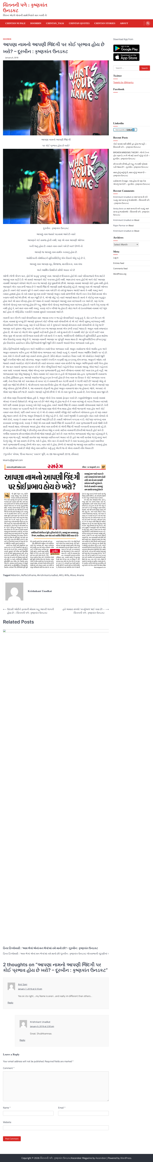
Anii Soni (22, 984)
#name (80, 575)
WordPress (125, 1158)
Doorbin (35, 23)
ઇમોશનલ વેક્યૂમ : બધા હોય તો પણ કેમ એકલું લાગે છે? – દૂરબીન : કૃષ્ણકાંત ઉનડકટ (131, 182)
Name (7, 1107)
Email (61, 1107)
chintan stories (104, 23)
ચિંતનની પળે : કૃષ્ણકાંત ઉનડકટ (55, 1158)
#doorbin (15, 575)
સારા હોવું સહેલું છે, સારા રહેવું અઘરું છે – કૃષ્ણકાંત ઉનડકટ (129, 174)
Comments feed (120, 268)
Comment (8, 1068)
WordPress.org (119, 273)
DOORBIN (7, 39)
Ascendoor (100, 1158)
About (124, 23)
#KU (61, 575)
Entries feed (118, 263)
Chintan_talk (55, 23)
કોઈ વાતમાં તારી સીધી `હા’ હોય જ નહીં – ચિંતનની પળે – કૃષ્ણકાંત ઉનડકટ (130, 145)
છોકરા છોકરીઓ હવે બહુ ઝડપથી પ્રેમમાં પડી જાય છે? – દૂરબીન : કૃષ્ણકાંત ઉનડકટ (130, 165)
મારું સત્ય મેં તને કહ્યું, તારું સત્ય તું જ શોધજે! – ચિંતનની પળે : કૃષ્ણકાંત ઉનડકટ (131, 200)
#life (67, 575)
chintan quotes (79, 23)
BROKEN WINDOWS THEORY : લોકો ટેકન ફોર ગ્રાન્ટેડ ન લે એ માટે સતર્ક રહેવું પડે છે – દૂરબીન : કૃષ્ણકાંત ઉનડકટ (131, 155)
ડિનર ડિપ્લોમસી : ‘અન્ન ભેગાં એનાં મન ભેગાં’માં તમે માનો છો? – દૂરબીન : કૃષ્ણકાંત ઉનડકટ (50, 948)
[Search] (148, 23)
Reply (10, 1002)
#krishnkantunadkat (47, 575)
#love (73, 575)
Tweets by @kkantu (123, 82)
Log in (115, 257)
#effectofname (28, 575)
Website (7, 1122)
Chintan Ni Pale (15, 23)
